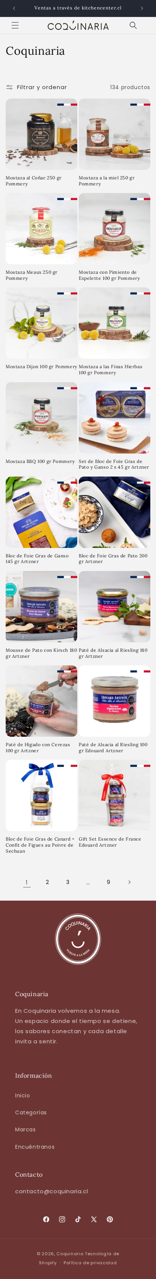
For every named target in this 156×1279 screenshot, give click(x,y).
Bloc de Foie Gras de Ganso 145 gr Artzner (37, 559)
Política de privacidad (90, 1263)
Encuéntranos (35, 1147)
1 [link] (27, 882)
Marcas (25, 1129)
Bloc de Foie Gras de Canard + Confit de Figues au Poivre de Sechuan (40, 844)
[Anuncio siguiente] (142, 8)
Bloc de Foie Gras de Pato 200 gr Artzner (113, 559)
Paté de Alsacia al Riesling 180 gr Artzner (113, 653)
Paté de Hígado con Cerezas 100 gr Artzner (38, 747)
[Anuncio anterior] (14, 8)
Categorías (31, 1112)
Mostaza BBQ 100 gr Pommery (40, 461)
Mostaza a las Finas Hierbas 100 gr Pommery (110, 369)
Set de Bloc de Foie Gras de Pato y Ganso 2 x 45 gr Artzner (114, 464)
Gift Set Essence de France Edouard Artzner (110, 842)
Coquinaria (69, 1254)
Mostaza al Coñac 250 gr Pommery (34, 181)
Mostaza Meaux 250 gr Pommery (32, 275)
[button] (15, 25)
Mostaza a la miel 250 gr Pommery (106, 181)
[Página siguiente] (129, 882)
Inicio (22, 1095)
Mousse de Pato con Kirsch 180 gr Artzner (41, 653)
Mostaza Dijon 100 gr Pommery (41, 366)
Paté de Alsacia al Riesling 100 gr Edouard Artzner (113, 747)
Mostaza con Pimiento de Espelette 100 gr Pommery (109, 275)
